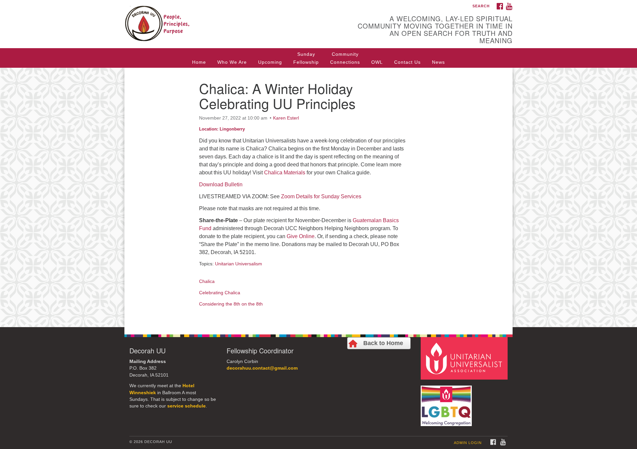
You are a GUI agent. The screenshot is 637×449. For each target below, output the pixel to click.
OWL (377, 62)
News (438, 62)
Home (199, 62)
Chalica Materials (284, 172)
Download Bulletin (221, 184)
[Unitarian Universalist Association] (465, 357)
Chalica (207, 281)
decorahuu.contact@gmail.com (262, 368)
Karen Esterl (286, 118)
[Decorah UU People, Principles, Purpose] (237, 18)
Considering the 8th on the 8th (231, 304)
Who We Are (232, 62)
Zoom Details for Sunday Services (321, 196)
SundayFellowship (306, 58)
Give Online (301, 236)
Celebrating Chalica (219, 292)
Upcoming (270, 62)
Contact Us (407, 62)
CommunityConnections (345, 58)
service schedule (186, 406)
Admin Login (468, 443)
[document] (318, 197)
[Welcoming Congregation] (447, 402)
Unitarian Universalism (238, 263)
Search (481, 6)
